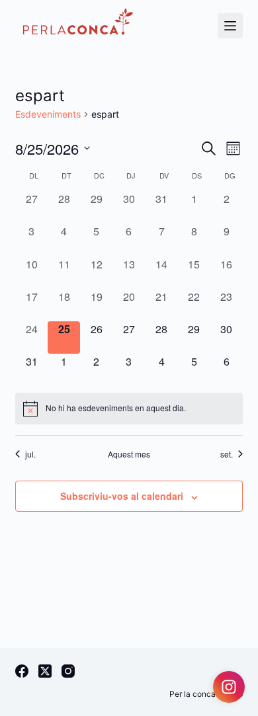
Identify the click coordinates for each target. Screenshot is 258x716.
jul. (30, 454)
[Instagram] (68, 671)
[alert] (128, 408)
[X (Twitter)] (45, 671)
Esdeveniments (48, 114)
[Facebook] (21, 671)
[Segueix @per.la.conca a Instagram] (229, 687)
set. (226, 454)
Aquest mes (129, 454)
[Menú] (230, 25)
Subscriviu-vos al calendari (121, 495)
